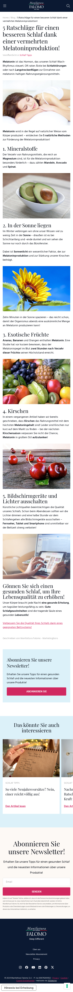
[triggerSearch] (68, 6)
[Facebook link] (26, 967)
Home (6, 18)
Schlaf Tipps (26, 55)
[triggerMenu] (5, 6)
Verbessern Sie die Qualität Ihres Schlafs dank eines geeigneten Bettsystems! (33, 625)
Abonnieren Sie (36, 691)
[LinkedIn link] (39, 967)
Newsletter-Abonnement (36, 954)
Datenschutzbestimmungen (50, 898)
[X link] (52, 967)
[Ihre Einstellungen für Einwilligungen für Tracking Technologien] (67, 986)
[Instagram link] (20, 967)
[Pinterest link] (46, 967)
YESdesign (52, 980)
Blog (13, 18)
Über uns (36, 949)
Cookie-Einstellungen (25, 980)
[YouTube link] (33, 967)
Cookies (64, 978)
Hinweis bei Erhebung (18, 987)
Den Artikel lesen (15, 806)
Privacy (36, 959)
